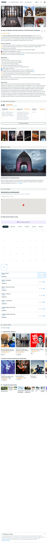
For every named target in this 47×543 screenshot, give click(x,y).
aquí (23, 54)
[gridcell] (4, 267)
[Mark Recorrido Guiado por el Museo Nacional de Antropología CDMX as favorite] (13, 334)
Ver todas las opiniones (23, 123)
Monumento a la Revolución (10, 192)
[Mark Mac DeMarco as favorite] (43, 361)
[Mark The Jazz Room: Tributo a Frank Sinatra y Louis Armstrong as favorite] (13, 361)
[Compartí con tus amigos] (42, 31)
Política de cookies (6, 540)
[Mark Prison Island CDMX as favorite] (28, 361)
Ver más (20, 183)
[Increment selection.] (44, 275)
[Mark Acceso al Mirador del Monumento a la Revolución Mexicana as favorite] (45, 31)
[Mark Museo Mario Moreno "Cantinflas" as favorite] (43, 334)
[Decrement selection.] (40, 275)
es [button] (37, 2)
